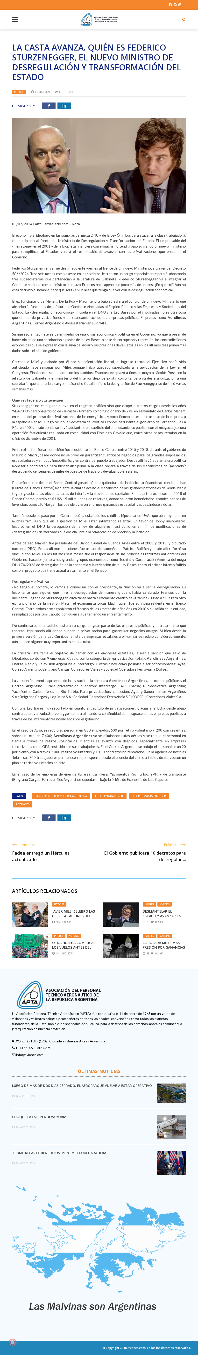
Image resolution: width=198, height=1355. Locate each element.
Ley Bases (22, 804)
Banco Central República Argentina (61, 796)
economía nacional (109, 796)
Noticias (19, 92)
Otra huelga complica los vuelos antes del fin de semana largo (72, 947)
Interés (149, 904)
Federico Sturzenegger (149, 796)
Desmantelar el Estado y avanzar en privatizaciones (162, 915)
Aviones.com (136, 1348)
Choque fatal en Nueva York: (39, 1116)
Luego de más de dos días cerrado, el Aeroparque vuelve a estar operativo (82, 1085)
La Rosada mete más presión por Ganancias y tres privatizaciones (164, 947)
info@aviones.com (29, 1055)
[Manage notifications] (12, 1342)
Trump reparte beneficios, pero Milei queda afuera (59, 1152)
